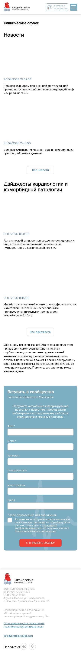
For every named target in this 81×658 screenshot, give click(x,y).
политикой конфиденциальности (36, 527)
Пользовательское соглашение (24, 623)
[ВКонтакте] (23, 646)
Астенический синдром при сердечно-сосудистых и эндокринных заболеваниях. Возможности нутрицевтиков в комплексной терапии (39, 244)
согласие (39, 522)
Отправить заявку (40, 543)
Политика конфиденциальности (24, 626)
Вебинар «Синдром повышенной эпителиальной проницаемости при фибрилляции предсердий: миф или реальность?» (39, 89)
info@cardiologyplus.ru (18, 636)
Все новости (40, 170)
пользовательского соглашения (35, 531)
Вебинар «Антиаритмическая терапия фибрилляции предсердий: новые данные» (38, 151)
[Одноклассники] (32, 646)
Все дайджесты (40, 332)
